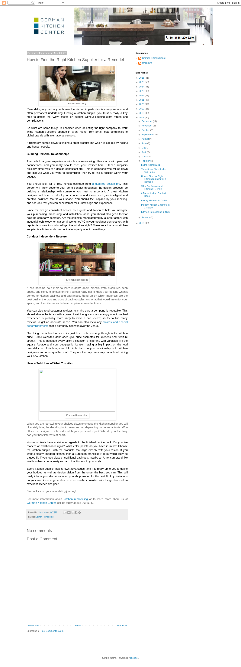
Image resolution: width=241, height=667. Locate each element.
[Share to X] (72, 512)
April (144, 152)
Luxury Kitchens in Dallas (154, 200)
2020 (142, 104)
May (144, 147)
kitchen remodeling (76, 499)
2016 (142, 223)
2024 (142, 86)
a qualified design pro (106, 183)
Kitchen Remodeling (44, 517)
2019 (142, 108)
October (146, 130)
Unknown (147, 63)
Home (78, 625)
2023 (142, 91)
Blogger (134, 658)
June (144, 143)
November (147, 125)
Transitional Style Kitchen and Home (154, 170)
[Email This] (65, 512)
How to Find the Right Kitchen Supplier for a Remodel (153, 179)
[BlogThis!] (69, 512)
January (146, 217)
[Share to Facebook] (76, 512)
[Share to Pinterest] (79, 512)
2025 (142, 82)
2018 (142, 113)
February (146, 161)
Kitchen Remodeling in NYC (155, 212)
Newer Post (34, 625)
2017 (142, 117)
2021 (142, 100)
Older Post (121, 625)
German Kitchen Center (41, 502)
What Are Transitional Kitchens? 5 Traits (152, 187)
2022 (142, 95)
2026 (142, 78)
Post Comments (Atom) (52, 631)
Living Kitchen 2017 (151, 165)
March (145, 156)
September (147, 134)
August (145, 139)
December (147, 121)
